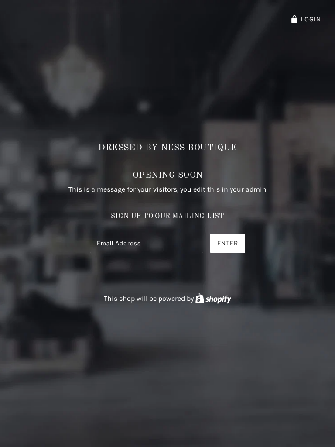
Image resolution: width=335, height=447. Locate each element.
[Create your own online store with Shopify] (213, 298)
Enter (227, 243)
